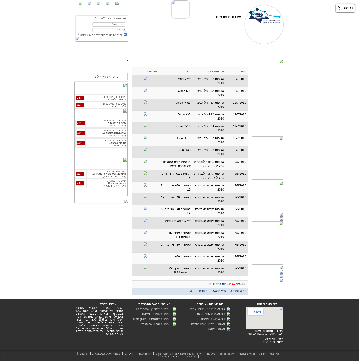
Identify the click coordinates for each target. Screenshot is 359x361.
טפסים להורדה (202, 51)
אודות (262, 353)
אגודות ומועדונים (180, 51)
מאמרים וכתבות (259, 51)
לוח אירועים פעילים (214, 319)
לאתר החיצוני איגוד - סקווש (101, 67)
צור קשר (161, 51)
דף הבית (277, 51)
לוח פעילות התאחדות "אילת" (208, 309)
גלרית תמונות (227, 353)
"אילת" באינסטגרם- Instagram (153, 319)
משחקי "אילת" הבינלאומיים (209, 324)
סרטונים (219, 51)
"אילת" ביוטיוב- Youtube (157, 324)
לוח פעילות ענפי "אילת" (211, 314)
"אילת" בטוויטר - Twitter (157, 314)
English (84, 353)
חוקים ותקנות (144, 353)
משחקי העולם (217, 328)
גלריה (231, 51)
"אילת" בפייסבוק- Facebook (154, 309)
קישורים (129, 353)
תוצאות (242, 51)
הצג (79, 98)
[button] (345, 8)
